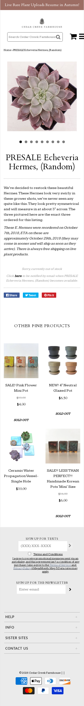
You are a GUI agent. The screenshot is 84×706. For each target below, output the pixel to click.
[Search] (59, 41)
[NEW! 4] (63, 360)
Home (7, 50)
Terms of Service (60, 565)
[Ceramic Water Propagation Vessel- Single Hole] (21, 446)
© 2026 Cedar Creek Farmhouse (40, 673)
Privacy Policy (22, 568)
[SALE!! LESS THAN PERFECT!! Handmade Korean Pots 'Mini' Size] (63, 446)
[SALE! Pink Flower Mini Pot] (21, 360)
